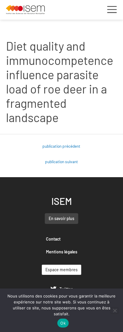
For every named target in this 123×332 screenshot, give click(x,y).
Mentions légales (61, 251)
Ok (63, 323)
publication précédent (61, 146)
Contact (53, 238)
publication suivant (61, 161)
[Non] (115, 310)
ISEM (61, 201)
